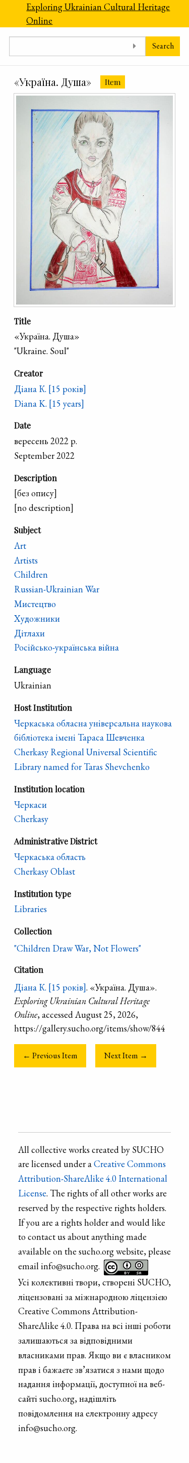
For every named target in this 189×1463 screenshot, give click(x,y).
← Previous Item (50, 1055)
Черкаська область (50, 857)
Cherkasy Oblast (44, 871)
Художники (37, 618)
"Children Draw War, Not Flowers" (77, 948)
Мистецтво (35, 604)
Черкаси (30, 804)
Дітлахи (29, 633)
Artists (26, 560)
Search (163, 45)
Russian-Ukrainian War (56, 589)
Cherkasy (31, 819)
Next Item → (126, 1055)
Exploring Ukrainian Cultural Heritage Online (98, 13)
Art (20, 545)
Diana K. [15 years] (49, 403)
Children (31, 574)
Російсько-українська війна (66, 647)
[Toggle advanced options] (134, 46)
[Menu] (8, 13)
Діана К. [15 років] (50, 389)
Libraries (30, 909)
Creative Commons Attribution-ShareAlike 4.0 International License (92, 1178)
